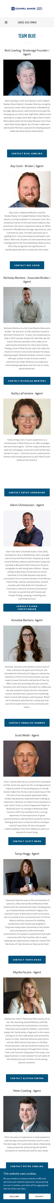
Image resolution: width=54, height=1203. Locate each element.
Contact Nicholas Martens (27, 380)
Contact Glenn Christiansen (27, 607)
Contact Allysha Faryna (27, 1078)
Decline (14, 1196)
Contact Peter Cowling (26, 1166)
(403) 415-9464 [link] (27, 22)
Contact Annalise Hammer (27, 722)
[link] (27, 8)
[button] (6, 22)
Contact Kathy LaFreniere (27, 492)
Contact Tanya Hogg (27, 959)
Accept (39, 1196)
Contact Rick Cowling (27, 153)
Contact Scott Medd (27, 841)
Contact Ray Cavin (27, 265)
